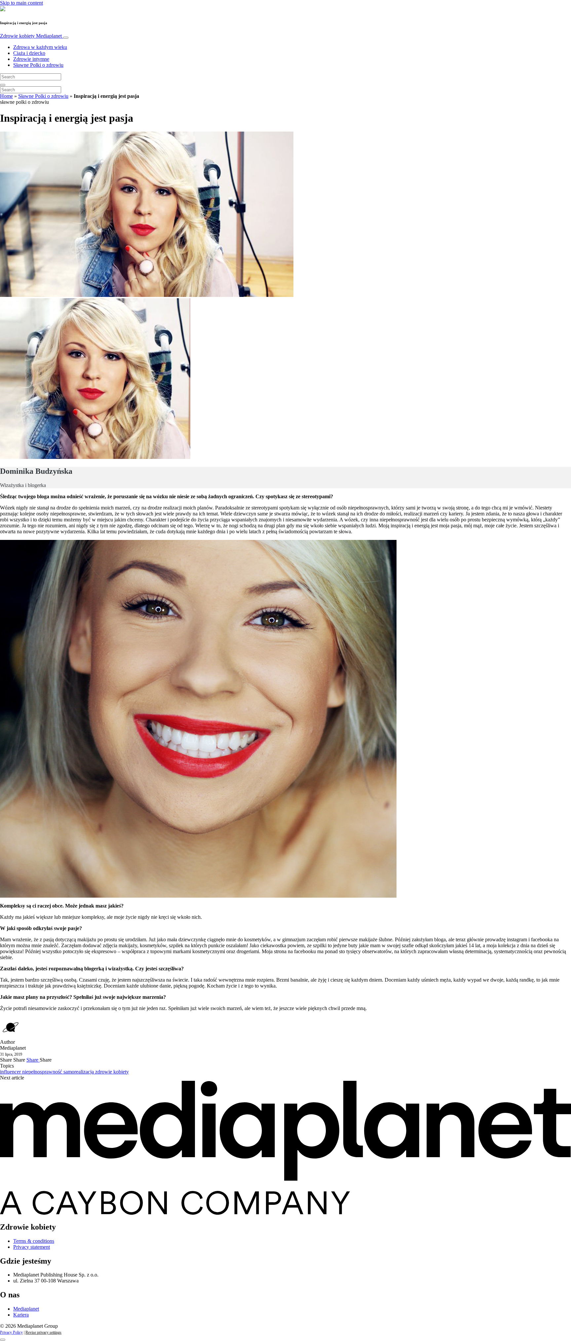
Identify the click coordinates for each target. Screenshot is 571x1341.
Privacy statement (31, 1247)
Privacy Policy (11, 1332)
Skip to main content (21, 3)
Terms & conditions (33, 1241)
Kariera (21, 1315)
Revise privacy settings (43, 1332)
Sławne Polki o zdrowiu (38, 65)
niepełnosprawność (42, 1072)
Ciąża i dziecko (29, 53)
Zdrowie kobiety (31, 36)
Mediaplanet (26, 1309)
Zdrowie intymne (31, 59)
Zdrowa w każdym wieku (40, 47)
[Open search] (2, 85)
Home (6, 96)
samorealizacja (79, 1072)
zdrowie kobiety (112, 1072)
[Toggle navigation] (65, 38)
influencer (11, 1072)
